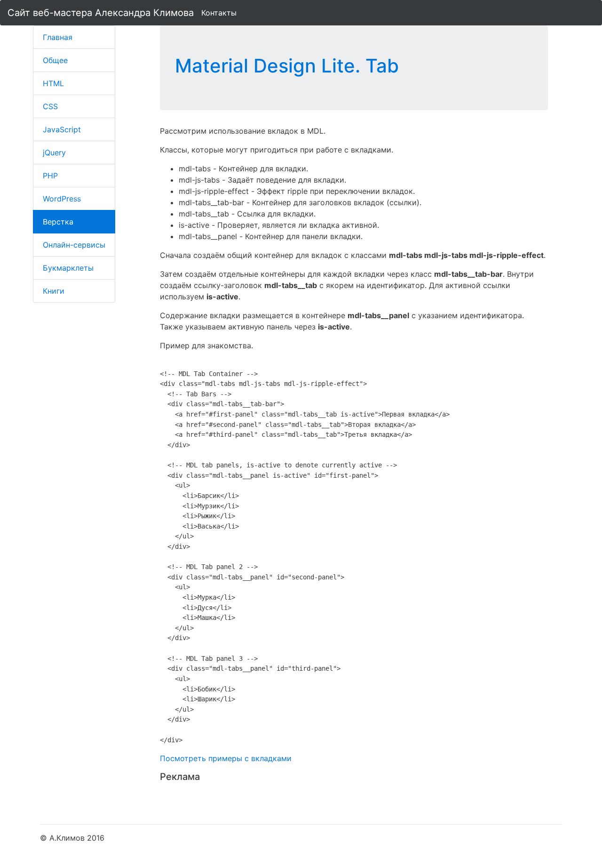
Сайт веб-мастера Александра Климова (101, 12)
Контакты (219, 12)
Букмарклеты (68, 268)
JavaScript (62, 129)
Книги (53, 291)
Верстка (58, 221)
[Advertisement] (270, 800)
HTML (53, 83)
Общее (55, 60)
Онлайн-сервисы (74, 244)
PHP (50, 175)
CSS (50, 106)
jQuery (54, 152)
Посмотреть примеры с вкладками (226, 758)
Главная (57, 37)
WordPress (62, 198)
